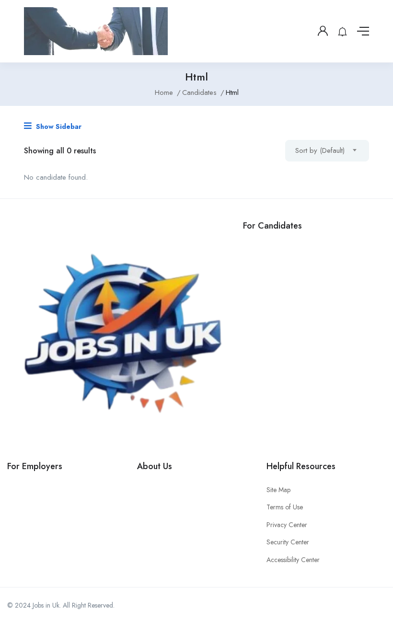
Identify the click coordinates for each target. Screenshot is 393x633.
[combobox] (327, 150)
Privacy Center (286, 524)
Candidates (199, 92)
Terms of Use (284, 507)
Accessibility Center (293, 559)
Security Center (287, 542)
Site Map (278, 490)
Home (164, 92)
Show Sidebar (57, 126)
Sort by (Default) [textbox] (320, 150)
